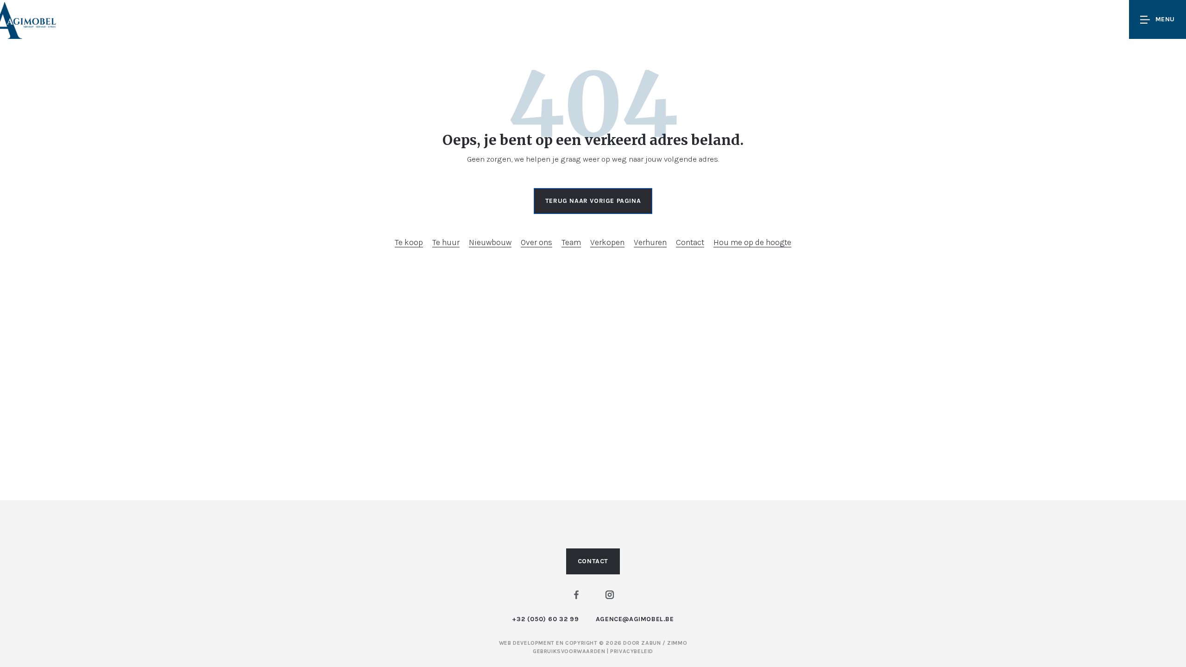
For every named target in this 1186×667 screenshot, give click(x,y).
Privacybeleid (631, 651)
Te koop (409, 242)
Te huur (446, 242)
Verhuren (650, 242)
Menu (1165, 19)
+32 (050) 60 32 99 (545, 619)
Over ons (536, 242)
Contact (690, 242)
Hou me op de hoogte (752, 242)
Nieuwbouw (490, 242)
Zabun (651, 643)
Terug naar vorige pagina (593, 201)
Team (571, 242)
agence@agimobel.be (635, 619)
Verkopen (607, 242)
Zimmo (677, 643)
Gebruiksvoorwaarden (570, 651)
